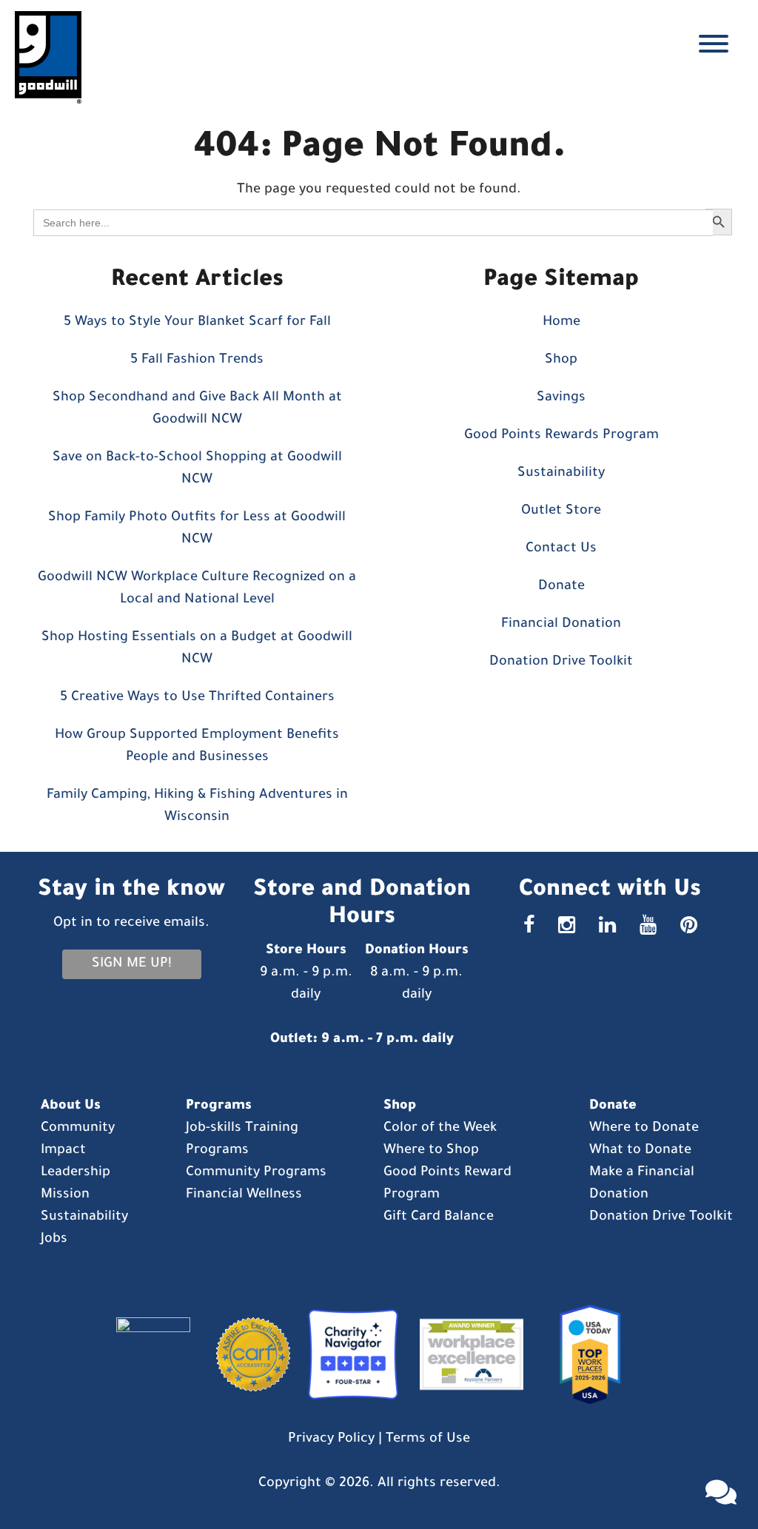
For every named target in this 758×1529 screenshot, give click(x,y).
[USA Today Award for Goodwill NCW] (584, 1355)
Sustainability (561, 473)
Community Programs (256, 1173)
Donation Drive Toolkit (561, 662)
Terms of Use (428, 1439)
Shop (561, 360)
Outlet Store (561, 511)
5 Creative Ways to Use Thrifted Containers (197, 697)
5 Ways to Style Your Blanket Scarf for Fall (197, 322)
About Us (71, 1106)
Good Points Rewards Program (561, 436)
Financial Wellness (244, 1195)
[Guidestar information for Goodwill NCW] (160, 1355)
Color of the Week (440, 1128)
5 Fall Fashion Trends (197, 360)
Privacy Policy (331, 1439)
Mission (65, 1195)
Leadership (75, 1173)
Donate (561, 586)
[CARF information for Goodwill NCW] (247, 1355)
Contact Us (561, 549)
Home (561, 322)
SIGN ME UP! (132, 964)
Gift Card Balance (438, 1217)
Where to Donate (644, 1128)
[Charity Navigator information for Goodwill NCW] (349, 1355)
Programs (219, 1106)
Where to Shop (431, 1150)
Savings (561, 398)
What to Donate (640, 1150)
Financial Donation (561, 624)
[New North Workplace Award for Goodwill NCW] (468, 1355)
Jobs (54, 1239)
